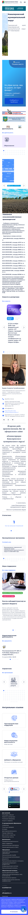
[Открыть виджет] (24, 909)
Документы (5, 859)
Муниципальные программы (10, 845)
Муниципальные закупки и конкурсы (12, 861)
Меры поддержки (7, 843)
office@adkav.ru (7, 893)
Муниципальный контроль (10, 868)
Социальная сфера (8, 596)
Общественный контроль (9, 870)
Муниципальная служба (9, 855)
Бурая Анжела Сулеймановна (13, 388)
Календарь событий (8, 815)
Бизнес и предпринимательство (12, 593)
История (4, 829)
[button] (3, 150)
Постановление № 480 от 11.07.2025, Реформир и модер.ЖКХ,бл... (11, 652)
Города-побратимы (7, 833)
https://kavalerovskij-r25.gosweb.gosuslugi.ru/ (11, 411)
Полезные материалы (8, 818)
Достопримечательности (9, 831)
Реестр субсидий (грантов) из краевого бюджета (14, 602)
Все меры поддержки (8, 570)
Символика (5, 825)
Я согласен (14, 911)
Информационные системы (10, 866)
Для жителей (6, 813)
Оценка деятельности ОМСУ (10, 847)
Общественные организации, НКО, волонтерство (12, 875)
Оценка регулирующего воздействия (9, 863)
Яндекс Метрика (6, 900)
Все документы (7, 641)
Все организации (7, 672)
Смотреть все (6, 542)
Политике (18, 906)
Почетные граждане (8, 827)
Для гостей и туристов (8, 835)
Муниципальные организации (11, 857)
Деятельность (6, 839)
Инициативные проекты (9, 877)
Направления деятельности (10, 841)
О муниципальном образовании (11, 823)
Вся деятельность (7, 132)
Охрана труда (10, 318)
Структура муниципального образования (10, 852)
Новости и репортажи (8, 816)
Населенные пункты (8, 837)
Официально (6, 849)
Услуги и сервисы (7, 820)
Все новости (6, 301)
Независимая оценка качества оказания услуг (11, 880)
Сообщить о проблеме (14, 101)
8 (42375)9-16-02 (6, 887)
